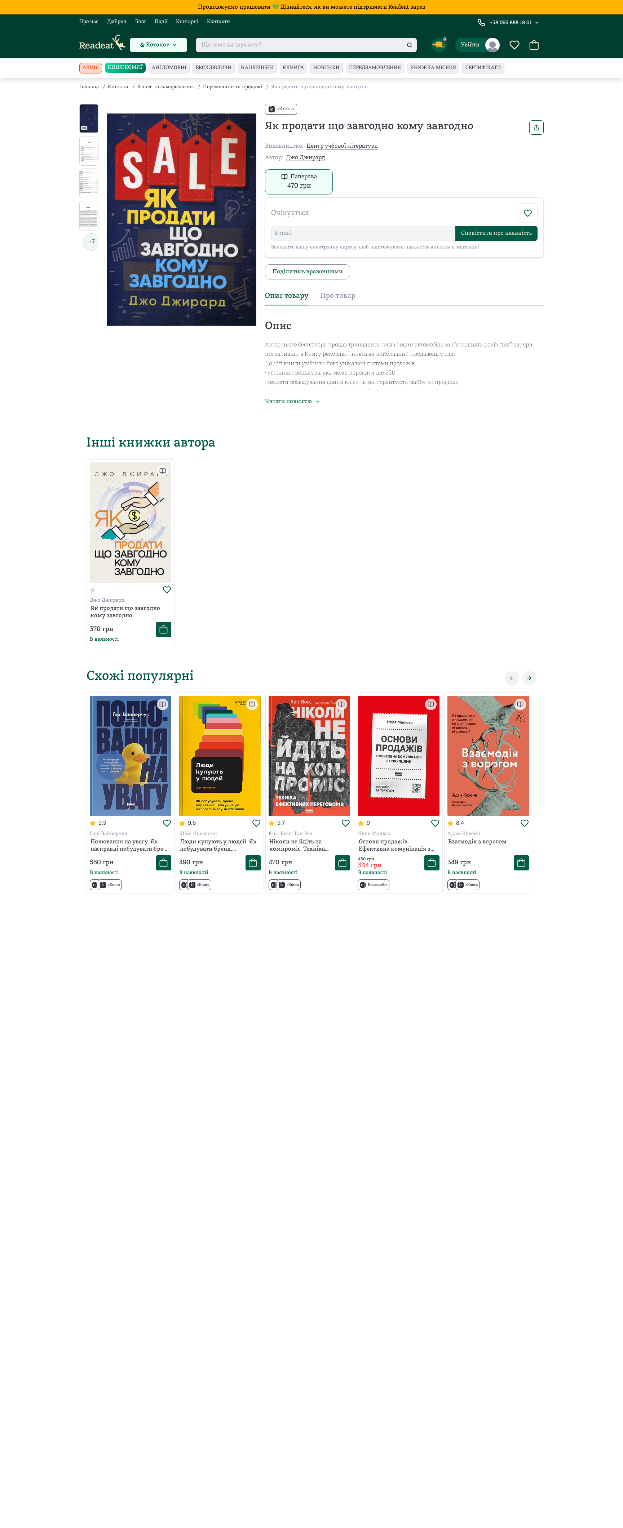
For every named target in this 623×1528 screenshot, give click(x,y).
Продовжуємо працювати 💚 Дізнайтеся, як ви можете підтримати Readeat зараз (311, 7)
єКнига (293, 68)
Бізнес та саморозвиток (165, 87)
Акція (91, 68)
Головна (89, 87)
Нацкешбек (257, 68)
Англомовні (169, 68)
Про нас (88, 21)
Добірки (117, 21)
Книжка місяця (433, 68)
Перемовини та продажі (232, 87)
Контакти (218, 21)
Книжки (118, 87)
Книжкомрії (125, 67)
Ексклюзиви (213, 68)
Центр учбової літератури (342, 146)
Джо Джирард (305, 158)
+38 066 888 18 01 (510, 23)
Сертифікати (483, 68)
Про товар (337, 296)
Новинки (326, 68)
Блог (140, 21)
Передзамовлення (375, 68)
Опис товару (287, 296)
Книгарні (187, 21)
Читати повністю (288, 401)
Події (161, 21)
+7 (91, 242)
